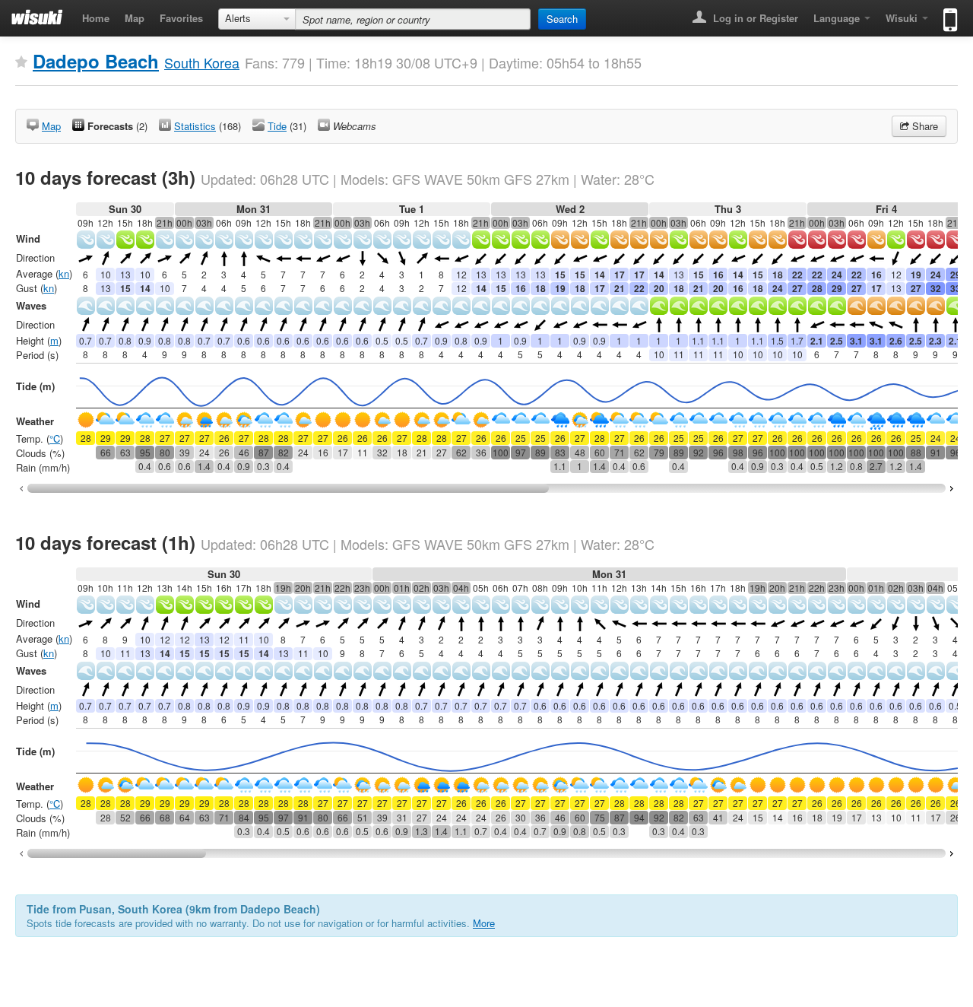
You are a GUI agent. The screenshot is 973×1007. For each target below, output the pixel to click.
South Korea (201, 62)
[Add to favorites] (21, 62)
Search (562, 18)
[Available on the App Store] (947, 13)
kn (64, 273)
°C (54, 438)
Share (923, 126)
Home (95, 18)
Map (134, 18)
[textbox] (413, 19)
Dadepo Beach (96, 61)
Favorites (181, 18)
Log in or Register (754, 18)
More (484, 923)
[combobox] (257, 19)
